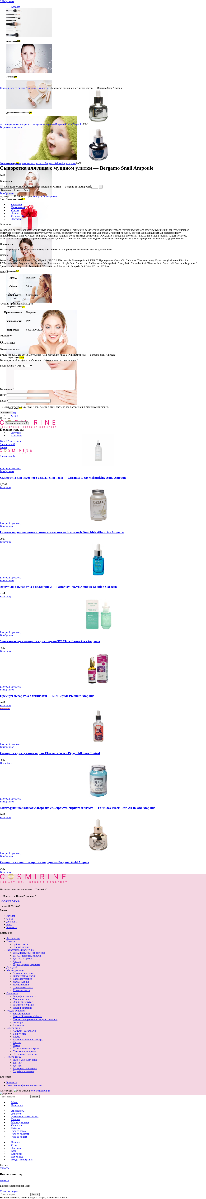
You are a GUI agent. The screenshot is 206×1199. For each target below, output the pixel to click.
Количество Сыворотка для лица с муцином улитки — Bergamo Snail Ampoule (47, 186)
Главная (4, 88)
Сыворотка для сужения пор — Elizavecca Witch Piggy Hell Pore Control (50, 753)
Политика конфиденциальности (24, 1085)
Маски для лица (15, 970)
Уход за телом (13, 1057)
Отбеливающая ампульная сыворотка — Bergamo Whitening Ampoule (38, 163)
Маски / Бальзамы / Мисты (27, 1016)
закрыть (4, 1168)
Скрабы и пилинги (23, 1071)
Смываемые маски (23, 987)
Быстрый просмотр (10, 468)
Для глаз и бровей (23, 958)
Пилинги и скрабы (23, 1004)
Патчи (16, 1045)
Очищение (12, 993)
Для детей (11, 967)
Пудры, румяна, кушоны (26, 964)
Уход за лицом (17, 88)
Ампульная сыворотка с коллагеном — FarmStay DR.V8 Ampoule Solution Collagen (58, 586)
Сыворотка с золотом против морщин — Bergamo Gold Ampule (44, 862)
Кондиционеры (21, 1013)
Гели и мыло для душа (25, 1059)
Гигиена (10, 941)
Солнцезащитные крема (26, 1048)
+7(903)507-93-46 (10, 901)
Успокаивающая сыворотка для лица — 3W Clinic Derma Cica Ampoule (50, 641)
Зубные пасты (20, 944)
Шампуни (18, 1025)
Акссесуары (13, 938)
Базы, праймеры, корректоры (29, 952)
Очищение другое (23, 1002)
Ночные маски (21, 984)
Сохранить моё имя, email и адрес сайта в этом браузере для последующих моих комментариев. (56, 407)
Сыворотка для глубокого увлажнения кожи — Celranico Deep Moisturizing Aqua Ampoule (63, 477)
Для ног (17, 1062)
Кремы (16, 1036)
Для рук (17, 1065)
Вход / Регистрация (22, 1159)
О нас (9, 918)
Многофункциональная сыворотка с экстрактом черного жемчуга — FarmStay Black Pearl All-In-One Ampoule (77, 808)
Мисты (17, 1042)
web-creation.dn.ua (40, 1090)
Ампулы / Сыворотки (38, 88)
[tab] (101, 204)
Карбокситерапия (22, 978)
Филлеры (18, 1022)
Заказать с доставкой (16, 423)
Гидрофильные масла (24, 996)
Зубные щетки (21, 947)
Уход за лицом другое (25, 1051)
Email (4, 400)
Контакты (11, 927)
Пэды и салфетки (22, 1007)
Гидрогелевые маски (24, 976)
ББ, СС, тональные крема (27, 955)
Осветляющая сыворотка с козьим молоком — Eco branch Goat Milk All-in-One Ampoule (62, 532)
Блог (9, 924)
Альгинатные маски (24, 973)
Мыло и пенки (21, 999)
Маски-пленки (21, 981)
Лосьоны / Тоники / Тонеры (28, 1039)
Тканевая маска (21, 990)
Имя (3, 395)
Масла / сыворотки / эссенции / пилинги (35, 1019)
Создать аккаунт (9, 1191)
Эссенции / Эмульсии (25, 1054)
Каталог (10, 915)
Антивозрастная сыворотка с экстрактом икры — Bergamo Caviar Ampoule (41, 124)
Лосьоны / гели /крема (25, 1068)
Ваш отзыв (7, 389)
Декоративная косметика (20, 949)
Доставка (11, 921)
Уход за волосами (15, 1010)
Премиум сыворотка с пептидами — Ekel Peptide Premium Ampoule (47, 696)
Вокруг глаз (19, 1033)
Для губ (17, 961)
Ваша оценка (8, 365)
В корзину (6, 190)
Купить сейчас (21, 190)
